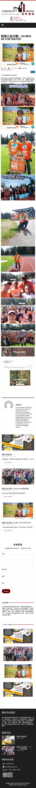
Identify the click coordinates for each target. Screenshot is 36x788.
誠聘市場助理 (7, 455)
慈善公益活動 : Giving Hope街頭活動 (15, 489)
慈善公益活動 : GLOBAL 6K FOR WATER (16, 523)
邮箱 (3, 576)
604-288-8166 (16, 17)
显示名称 (4, 569)
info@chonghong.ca (17, 19)
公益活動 (24, 68)
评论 (3, 553)
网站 (3, 583)
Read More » (8, 462)
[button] (2, 24)
